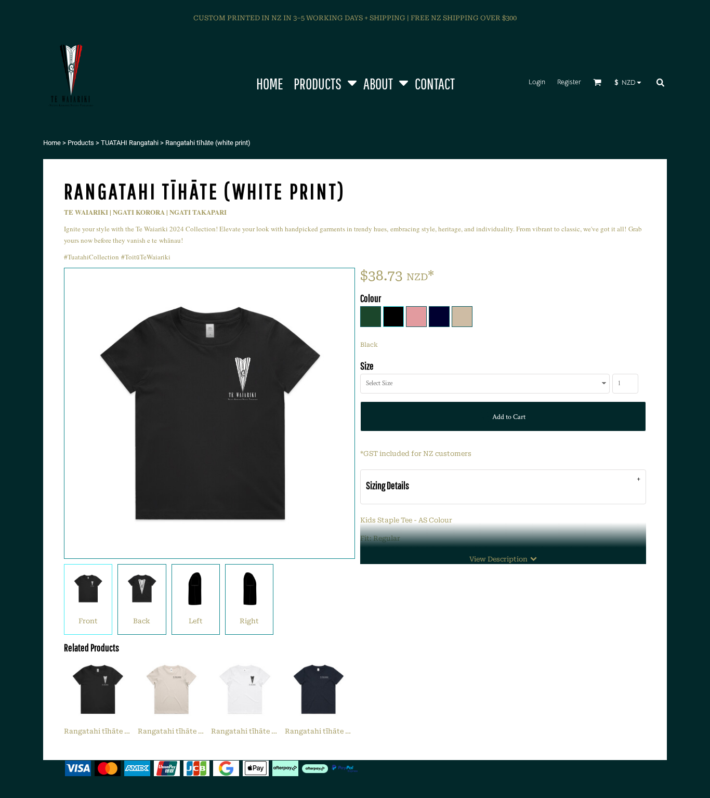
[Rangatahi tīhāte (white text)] (318, 689)
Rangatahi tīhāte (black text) (188, 731)
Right (249, 621)
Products (81, 143)
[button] (323, 82)
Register (569, 81)
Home (52, 143)
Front (88, 621)
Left (196, 621)
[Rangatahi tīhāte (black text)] (171, 689)
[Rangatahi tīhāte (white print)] (98, 689)
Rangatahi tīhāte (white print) (116, 731)
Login (537, 81)
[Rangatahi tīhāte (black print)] (245, 689)
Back (141, 621)
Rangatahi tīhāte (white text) (335, 731)
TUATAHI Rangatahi (130, 143)
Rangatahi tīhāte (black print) (263, 731)
